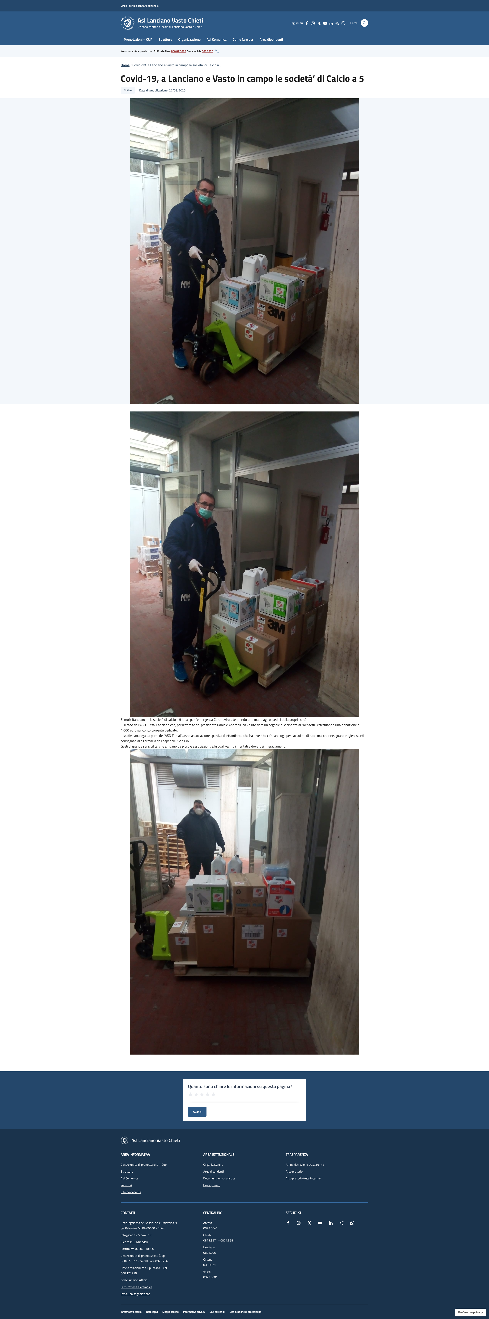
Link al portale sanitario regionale (140, 6)
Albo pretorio (294, 1171)
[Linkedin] (331, 22)
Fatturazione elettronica (136, 1287)
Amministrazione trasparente (305, 1164)
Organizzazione (189, 39)
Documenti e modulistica (219, 1178)
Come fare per (243, 39)
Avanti (197, 1111)
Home (125, 65)
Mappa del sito (170, 1312)
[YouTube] (325, 22)
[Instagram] (313, 22)
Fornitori (126, 1185)
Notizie (128, 90)
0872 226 (207, 51)
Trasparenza (297, 1154)
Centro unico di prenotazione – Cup (144, 1164)
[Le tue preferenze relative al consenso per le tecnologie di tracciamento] (470, 1312)
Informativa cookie (131, 1312)
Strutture (165, 39)
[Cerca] (364, 23)
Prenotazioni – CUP (138, 39)
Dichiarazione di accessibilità (245, 1312)
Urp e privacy (211, 1185)
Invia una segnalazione (135, 1294)
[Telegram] (337, 22)
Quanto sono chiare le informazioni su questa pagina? (240, 1086)
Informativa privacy (194, 1312)
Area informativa (135, 1154)
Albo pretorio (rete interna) (303, 1178)
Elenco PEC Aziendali (134, 1242)
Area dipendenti (271, 39)
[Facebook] (306, 22)
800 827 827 (178, 51)
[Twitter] (319, 22)
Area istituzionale (218, 1154)
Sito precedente (131, 1192)
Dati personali (217, 1312)
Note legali (152, 1312)
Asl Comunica (217, 39)
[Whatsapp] (343, 22)
